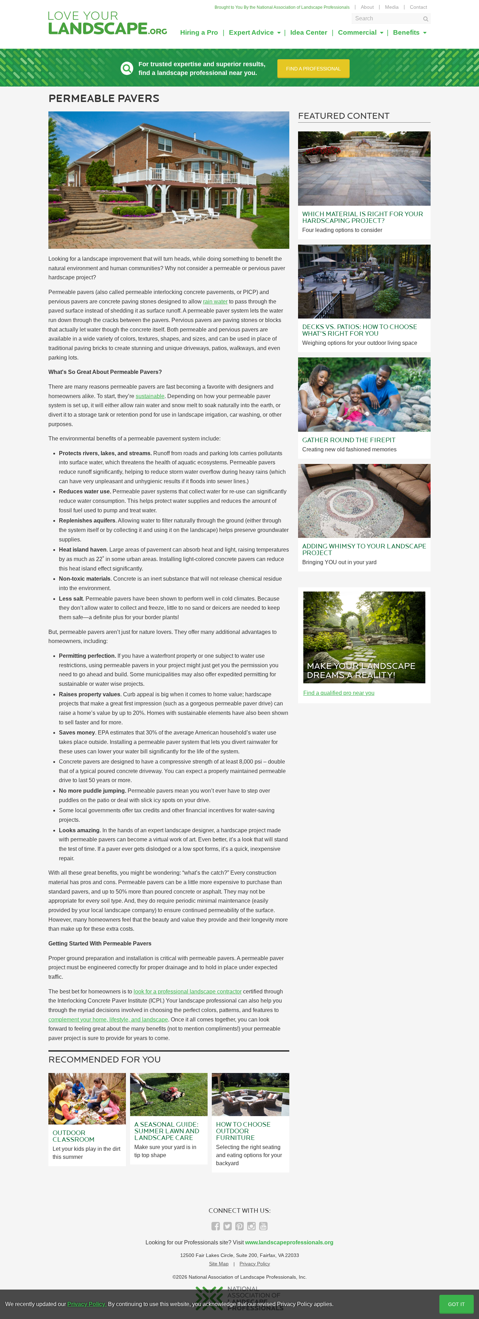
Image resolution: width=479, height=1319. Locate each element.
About (367, 7)
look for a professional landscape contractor (188, 992)
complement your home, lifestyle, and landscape (108, 1020)
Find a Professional (313, 68)
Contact (418, 7)
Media (392, 7)
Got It (456, 1304)
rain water (215, 302)
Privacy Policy (255, 1263)
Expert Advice (252, 32)
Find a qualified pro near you (339, 693)
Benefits (407, 32)
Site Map (219, 1263)
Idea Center (308, 32)
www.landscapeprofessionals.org (289, 1242)
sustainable (150, 396)
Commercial (358, 32)
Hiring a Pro (199, 32)
